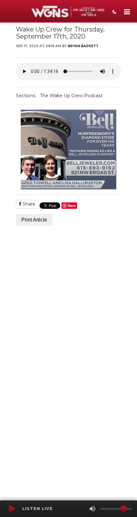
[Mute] (92, 509)
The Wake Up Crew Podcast (71, 95)
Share (28, 204)
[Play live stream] (11, 508)
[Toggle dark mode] (114, 12)
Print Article (34, 219)
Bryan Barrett (83, 46)
